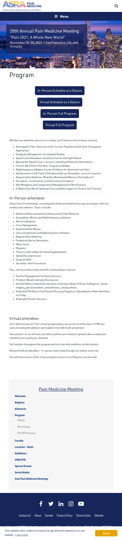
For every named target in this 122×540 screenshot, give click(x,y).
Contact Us (25, 515)
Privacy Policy (64, 515)
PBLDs (21, 420)
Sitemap (98, 515)
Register (20, 402)
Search (116, 6)
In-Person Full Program (59, 113)
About (37, 515)
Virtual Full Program (59, 125)
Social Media (22, 472)
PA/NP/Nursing (26, 433)
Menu (64, 16)
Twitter (51, 504)
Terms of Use (83, 515)
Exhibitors (21, 453)
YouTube (81, 504)
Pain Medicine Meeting (61, 389)
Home (22, 6)
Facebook (41, 504)
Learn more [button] (21, 535)
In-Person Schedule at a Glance (59, 91)
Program (20, 415)
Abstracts (20, 408)
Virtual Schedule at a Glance (60, 102)
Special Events (23, 466)
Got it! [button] (106, 533)
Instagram (71, 504)
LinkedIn (61, 504)
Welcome (20, 396)
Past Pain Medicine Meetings (31, 478)
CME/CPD (20, 459)
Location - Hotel (24, 447)
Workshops (23, 426)
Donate (49, 515)
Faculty (19, 440)
